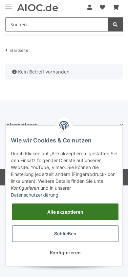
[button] (89, 7)
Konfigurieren (65, 252)
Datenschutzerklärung (34, 195)
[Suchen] (115, 24)
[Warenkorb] (116, 7)
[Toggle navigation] (8, 4)
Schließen (65, 233)
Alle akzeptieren (65, 212)
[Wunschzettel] (102, 7)
